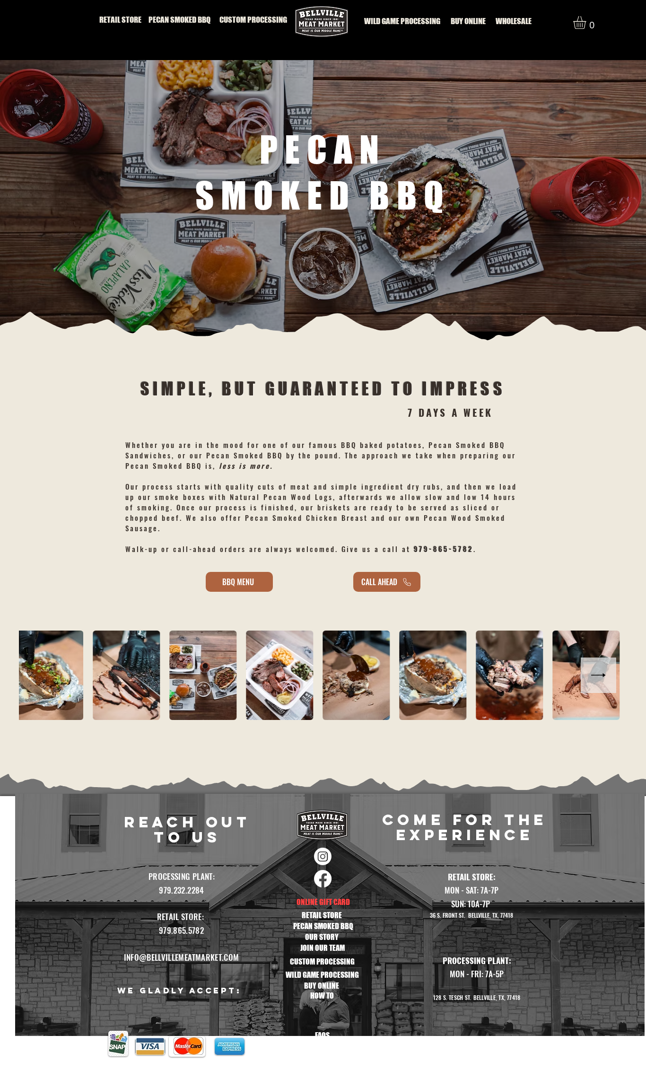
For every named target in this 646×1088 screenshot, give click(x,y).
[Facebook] (323, 878)
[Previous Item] (47, 675)
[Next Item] (598, 675)
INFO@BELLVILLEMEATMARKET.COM (181, 957)
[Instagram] (323, 856)
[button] (587, 22)
